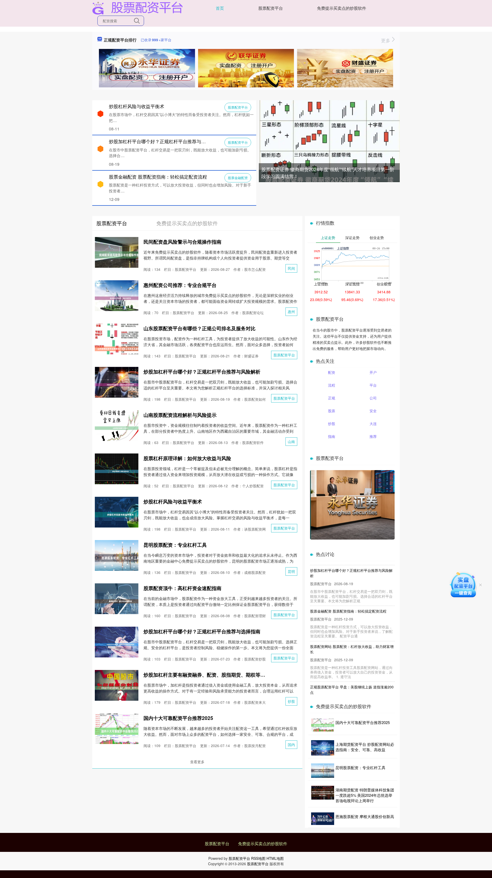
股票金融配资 (238, 177)
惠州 (291, 311)
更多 (386, 40)
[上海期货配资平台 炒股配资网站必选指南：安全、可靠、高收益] (322, 748)
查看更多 (197, 761)
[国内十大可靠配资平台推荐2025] (322, 725)
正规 (331, 397)
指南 (331, 436)
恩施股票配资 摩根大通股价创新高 (364, 816)
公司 (373, 397)
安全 (373, 410)
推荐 (373, 436)
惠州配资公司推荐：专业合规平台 (180, 285)
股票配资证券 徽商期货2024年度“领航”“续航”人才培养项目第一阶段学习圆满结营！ (327, 172)
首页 (220, 8)
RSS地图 (258, 858)
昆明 (291, 571)
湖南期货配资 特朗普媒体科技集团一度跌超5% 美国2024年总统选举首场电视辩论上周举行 (364, 795)
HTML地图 (275, 858)
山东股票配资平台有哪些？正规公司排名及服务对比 (199, 328)
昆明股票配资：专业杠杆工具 (175, 544)
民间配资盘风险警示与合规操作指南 (182, 241)
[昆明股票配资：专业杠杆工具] (322, 770)
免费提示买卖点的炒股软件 (341, 8)
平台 (373, 385)
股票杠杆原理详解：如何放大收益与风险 (187, 458)
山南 (291, 441)
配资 (331, 372)
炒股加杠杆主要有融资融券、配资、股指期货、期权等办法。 (209, 674)
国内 (291, 744)
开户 (373, 372)
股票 (331, 410)
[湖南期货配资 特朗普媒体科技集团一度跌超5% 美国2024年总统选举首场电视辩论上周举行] (322, 795)
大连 (373, 423)
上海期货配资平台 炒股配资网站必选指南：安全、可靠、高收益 (364, 746)
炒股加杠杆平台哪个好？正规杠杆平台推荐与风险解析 (164, 141)
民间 (291, 268)
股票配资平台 (270, 8)
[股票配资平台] (137, 7)
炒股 (291, 701)
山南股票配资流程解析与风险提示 (180, 414)
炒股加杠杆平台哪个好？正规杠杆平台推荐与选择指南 (202, 631)
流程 (331, 385)
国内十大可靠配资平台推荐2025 (178, 718)
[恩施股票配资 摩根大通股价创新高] (322, 818)
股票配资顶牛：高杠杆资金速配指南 (182, 588)
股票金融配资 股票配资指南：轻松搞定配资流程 (158, 176)
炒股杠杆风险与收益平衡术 (136, 106)
